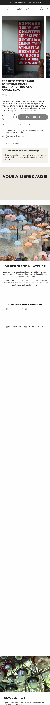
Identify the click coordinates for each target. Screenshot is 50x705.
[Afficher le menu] (3, 9)
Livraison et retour (10, 143)
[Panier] (46, 9)
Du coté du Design (17, 2)
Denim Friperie (34, 2)
